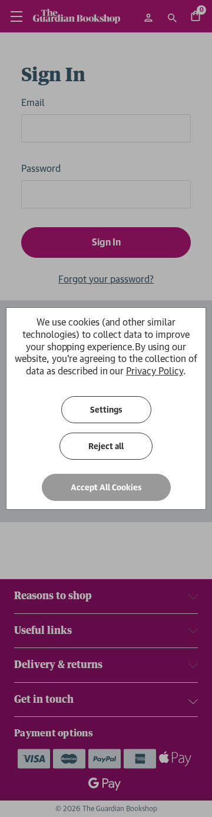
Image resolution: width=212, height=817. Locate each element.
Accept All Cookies (106, 487)
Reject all (106, 446)
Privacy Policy (154, 371)
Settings (106, 409)
